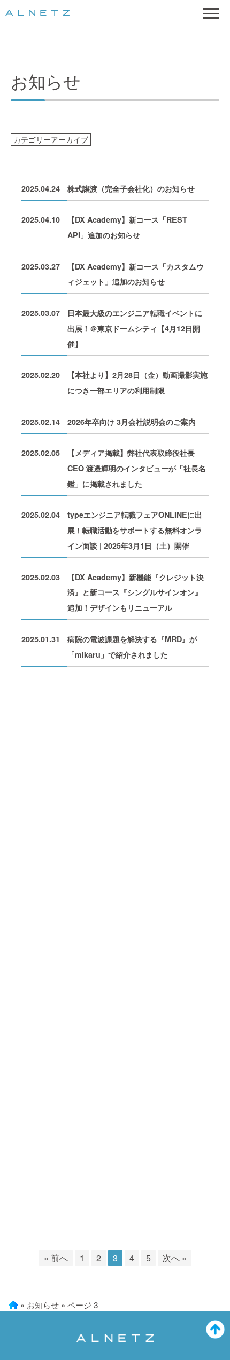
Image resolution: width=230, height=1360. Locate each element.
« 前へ (56, 1258)
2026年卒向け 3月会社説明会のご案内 (131, 421)
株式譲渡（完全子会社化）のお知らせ (131, 188)
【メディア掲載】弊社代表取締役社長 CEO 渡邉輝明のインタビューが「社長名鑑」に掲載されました (136, 468)
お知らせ (43, 1304)
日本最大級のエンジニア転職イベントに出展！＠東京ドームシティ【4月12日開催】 (134, 328)
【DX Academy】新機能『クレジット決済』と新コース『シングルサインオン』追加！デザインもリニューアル (135, 592)
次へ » (175, 1258)
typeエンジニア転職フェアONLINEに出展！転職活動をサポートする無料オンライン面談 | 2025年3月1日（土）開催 (134, 530)
